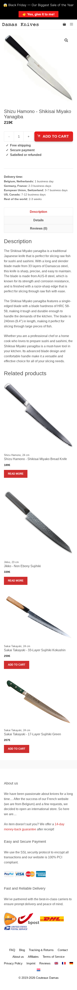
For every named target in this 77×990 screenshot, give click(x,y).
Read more (15, 473)
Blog (22, 950)
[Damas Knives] (20, 24)
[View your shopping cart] (64, 24)
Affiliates (33, 956)
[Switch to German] (71, 963)
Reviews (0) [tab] (38, 228)
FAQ (12, 950)
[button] (66, 40)
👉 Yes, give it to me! (38, 14)
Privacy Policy (13, 963)
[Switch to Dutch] (38, 970)
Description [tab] (38, 211)
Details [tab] (38, 220)
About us (18, 956)
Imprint (30, 963)
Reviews (45, 963)
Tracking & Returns (41, 950)
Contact (63, 950)
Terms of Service (54, 956)
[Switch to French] (64, 963)
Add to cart (56, 136)
